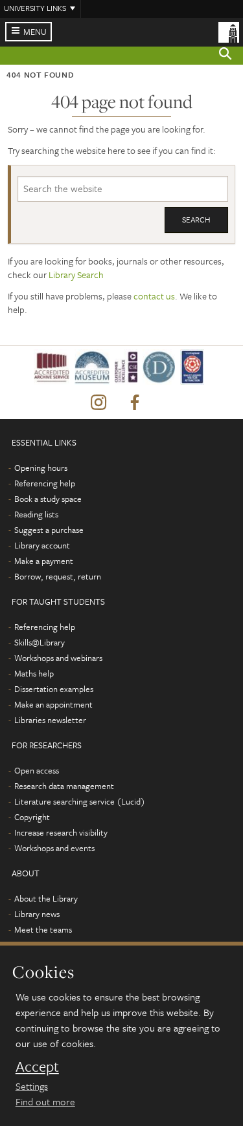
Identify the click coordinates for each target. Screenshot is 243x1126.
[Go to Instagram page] (98, 403)
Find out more (45, 1101)
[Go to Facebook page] (135, 403)
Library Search (76, 274)
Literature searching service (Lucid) (79, 801)
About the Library (46, 898)
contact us (154, 296)
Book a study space (48, 498)
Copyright (32, 816)
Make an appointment (53, 704)
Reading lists (36, 514)
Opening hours (40, 467)
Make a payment (43, 560)
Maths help (34, 673)
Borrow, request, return (57, 576)
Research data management (64, 785)
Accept (37, 1066)
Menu (35, 31)
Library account (42, 545)
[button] (225, 56)
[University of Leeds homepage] (228, 31)
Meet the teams (43, 929)
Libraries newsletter (50, 719)
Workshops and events (54, 847)
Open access (36, 770)
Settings (32, 1086)
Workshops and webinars (58, 657)
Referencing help (44, 483)
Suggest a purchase (49, 529)
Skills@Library (39, 642)
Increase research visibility (61, 832)
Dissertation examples (53, 688)
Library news (37, 913)
